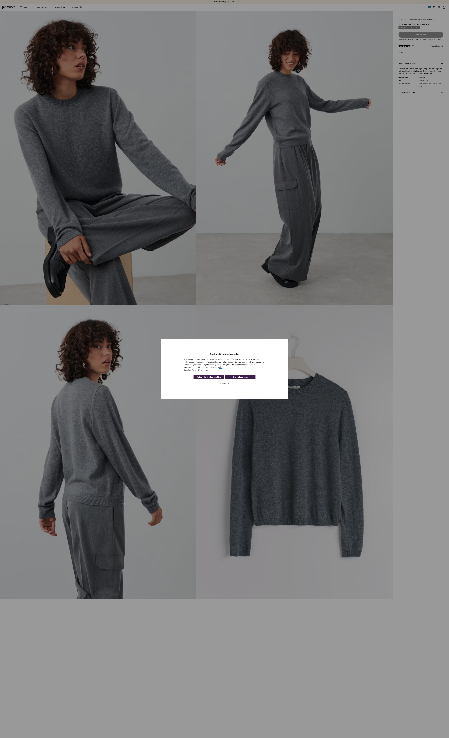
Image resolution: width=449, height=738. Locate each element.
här (220, 367)
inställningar (224, 383)
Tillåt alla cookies (240, 377)
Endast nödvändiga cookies (209, 377)
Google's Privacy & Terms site (196, 370)
